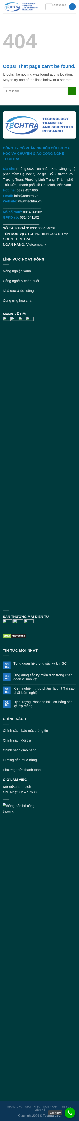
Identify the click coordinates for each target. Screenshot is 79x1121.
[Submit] (72, 91)
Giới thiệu (32, 1106)
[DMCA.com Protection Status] (14, 636)
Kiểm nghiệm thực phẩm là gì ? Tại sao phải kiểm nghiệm (44, 690)
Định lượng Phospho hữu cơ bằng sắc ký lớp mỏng (42, 704)
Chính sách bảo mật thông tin (25, 731)
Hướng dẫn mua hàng (20, 760)
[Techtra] (21, 6)
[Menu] (48, 6)
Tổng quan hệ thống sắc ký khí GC (40, 663)
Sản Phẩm (50, 1106)
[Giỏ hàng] (72, 6)
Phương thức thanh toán (22, 770)
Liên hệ (40, 1109)
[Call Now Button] (70, 1113)
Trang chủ (14, 1106)
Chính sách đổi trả (17, 740)
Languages (59, 4)
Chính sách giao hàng (19, 750)
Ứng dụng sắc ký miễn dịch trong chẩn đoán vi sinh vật (42, 677)
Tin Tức (66, 1106)
